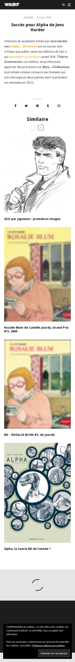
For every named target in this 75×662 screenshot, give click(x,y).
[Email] (58, 105)
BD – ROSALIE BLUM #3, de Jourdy (29, 435)
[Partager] (15, 105)
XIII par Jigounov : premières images (32, 219)
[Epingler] (37, 105)
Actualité (28, 17)
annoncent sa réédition (25, 56)
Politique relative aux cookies (48, 645)
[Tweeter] (26, 105)
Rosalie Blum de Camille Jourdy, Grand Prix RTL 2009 (36, 329)
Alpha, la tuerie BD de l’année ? (27, 549)
